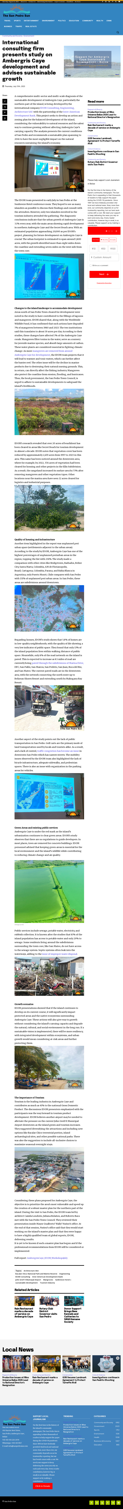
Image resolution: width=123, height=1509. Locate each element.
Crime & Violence (94, 149)
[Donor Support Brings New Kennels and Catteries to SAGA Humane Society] (74, 1301)
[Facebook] (102, 1)
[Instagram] (106, 1)
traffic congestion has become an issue (58, 751)
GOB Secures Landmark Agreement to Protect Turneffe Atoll (104, 141)
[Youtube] (119, 1)
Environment (29, 36)
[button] (118, 32)
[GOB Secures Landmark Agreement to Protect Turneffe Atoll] (76, 1363)
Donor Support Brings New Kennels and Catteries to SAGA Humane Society (72, 1315)
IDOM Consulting (22, 1276)
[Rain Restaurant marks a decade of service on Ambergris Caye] (24, 1301)
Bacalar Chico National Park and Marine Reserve (36, 1273)
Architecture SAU (31, 1270)
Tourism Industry (47, 1282)
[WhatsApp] (4, 118)
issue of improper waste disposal (59, 954)
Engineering (64, 1273)
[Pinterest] (112, 1)
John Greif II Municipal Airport (28, 1279)
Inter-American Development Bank (47, 1276)
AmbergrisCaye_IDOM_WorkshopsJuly (47, 1258)
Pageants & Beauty (95, 109)
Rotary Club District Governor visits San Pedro (48, 1313)
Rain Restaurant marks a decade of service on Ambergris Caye (24, 1313)
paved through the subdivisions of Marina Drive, (57, 663)
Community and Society (12, 36)
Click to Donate (42, 1486)
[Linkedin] (109, 1)
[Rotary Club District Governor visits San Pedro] (49, 1301)
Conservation (93, 136)
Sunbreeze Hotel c (63, 1279)
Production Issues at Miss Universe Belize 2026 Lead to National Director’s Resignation (104, 114)
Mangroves (48, 1279)
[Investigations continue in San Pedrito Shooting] (106, 1363)
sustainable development (26, 1282)
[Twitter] (115, 1)
